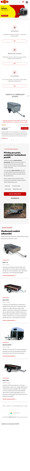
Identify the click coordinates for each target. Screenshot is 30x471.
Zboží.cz (4, 406)
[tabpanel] (15, 119)
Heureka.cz (9, 406)
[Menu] (26, 2)
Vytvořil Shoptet (16, 413)
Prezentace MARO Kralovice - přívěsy (20, 406)
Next (28, 96)
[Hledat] (19, 2)
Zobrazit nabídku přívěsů (15, 194)
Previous (2, 96)
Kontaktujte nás (15, 198)
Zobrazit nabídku (4, 15)
